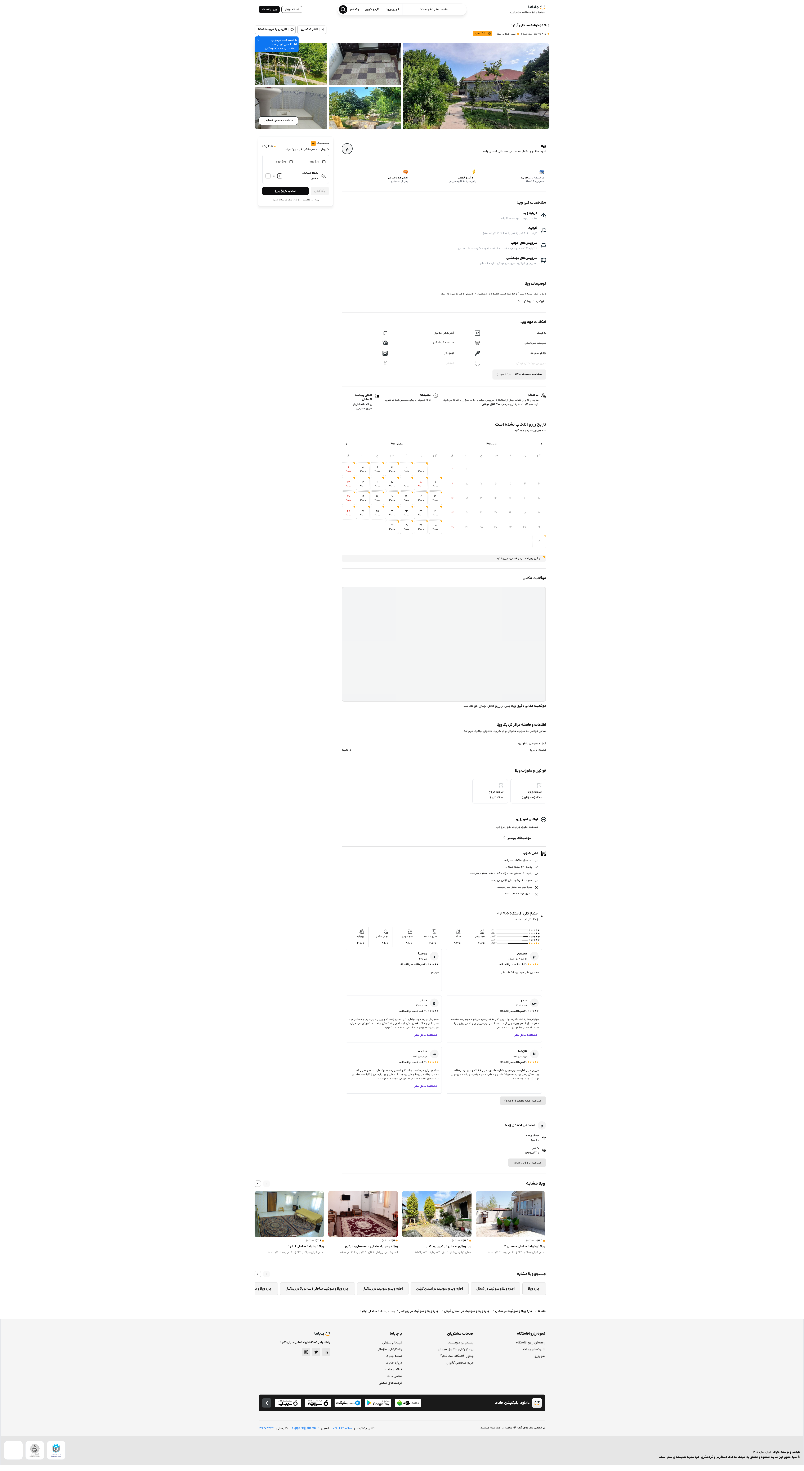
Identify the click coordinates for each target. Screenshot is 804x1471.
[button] (476, 86)
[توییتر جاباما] (316, 1352)
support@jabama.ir (305, 1428)
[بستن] (258, 40)
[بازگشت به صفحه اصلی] (266, 1403)
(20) (531, 34)
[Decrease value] (268, 175)
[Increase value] (279, 175)
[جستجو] (343, 9)
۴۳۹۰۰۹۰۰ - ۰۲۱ (342, 1428)
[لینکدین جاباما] (326, 1352)
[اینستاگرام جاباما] (306, 1352)
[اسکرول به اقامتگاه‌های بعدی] (258, 1183)
